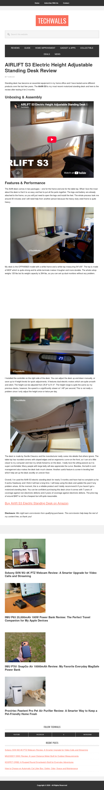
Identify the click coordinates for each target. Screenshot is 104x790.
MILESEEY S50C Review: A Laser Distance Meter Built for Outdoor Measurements (42, 756)
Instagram (87, 735)
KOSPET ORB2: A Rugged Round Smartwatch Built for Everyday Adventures (39, 762)
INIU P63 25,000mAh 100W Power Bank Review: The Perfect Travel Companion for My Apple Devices (47, 618)
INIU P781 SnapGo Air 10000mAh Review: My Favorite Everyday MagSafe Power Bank (52, 667)
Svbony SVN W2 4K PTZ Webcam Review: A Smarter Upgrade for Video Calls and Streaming (51, 574)
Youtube (16, 735)
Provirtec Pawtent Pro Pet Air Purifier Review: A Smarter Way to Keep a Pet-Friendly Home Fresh (51, 712)
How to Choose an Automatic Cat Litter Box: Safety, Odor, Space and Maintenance (41, 768)
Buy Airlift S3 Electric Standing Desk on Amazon (36, 503)
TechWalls (52, 20)
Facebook (40, 735)
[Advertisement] (52, 297)
